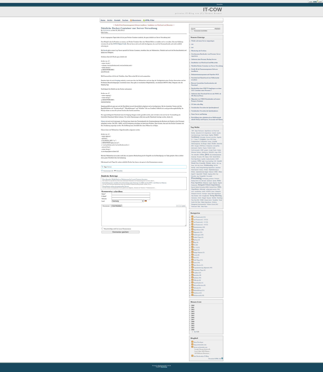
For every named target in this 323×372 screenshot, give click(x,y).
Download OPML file (214, 358)
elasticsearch (194, 148)
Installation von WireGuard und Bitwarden (204, 62)
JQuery (207, 156)
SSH (200, 195)
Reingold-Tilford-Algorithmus (209, 185)
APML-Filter (149, 20)
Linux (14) (196, 262)
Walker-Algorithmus (206, 202)
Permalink (119, 171)
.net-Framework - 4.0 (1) (200, 224)
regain (210, 183)
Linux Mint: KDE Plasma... (202, 351)
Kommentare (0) (108, 171)
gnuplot (206, 150)
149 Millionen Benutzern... (202, 353)
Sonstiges (204, 193)
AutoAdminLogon (196, 135)
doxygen (197, 145)
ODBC (216, 172)
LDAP (217, 159)
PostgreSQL (203, 176)
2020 (192, 321)
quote (183, 206)
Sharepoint (218, 191)
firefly (213, 148)
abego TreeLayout (199, 130)
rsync (192, 191)
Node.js (201, 169)
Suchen (125, 20)
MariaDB (219, 161)
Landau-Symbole (210, 159)
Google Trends (212, 150)
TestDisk (214, 198)
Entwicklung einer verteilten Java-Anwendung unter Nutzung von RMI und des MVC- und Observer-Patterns (134, 183)
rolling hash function (211, 189)
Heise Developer (198, 342)
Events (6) (196, 255)
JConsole (199, 156)
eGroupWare (216, 145)
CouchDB (214, 141)
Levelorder (194, 161)
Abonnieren (136, 20)
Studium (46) (197, 277)
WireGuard (194, 206)
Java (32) (196, 257)
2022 (192, 325)
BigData (211, 135)
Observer (211, 172)
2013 (192, 311)
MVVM (216, 165)
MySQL (193, 167)
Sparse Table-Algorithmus (214, 193)
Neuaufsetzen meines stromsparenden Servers (115, 186)
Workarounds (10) (198, 295)
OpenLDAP (199, 174)
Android (214, 133)
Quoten (214, 180)
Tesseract (209, 198)
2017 (192, 319)
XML (198, 206)
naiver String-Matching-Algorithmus (205, 167)
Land (103, 201)
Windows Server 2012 (212, 204)
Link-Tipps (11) (198, 260)
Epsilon (200, 148)
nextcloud (218, 167)
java (207, 154)
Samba (203, 191)
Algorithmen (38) (198, 229)
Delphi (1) (196, 250)
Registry (215, 183)
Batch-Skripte (204, 135)
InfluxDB (196, 154)
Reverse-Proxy (213, 187)
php (198, 176)
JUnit (210, 156)
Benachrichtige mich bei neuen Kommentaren (117, 229)
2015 (192, 315)
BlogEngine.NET (162, 365)
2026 (195, 330)
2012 (192, 309)
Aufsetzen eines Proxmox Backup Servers (203, 59)
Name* (104, 194)
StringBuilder (205, 195)
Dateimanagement (195, 143)
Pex (217, 174)
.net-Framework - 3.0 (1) (200, 219)
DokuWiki (219, 143)
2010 (192, 305)
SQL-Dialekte (194, 195)
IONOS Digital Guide (119, 44)
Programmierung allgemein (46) (202, 267)
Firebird (210, 148)
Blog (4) (195, 242)
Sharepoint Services (196, 193)
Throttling (219, 198)
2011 (192, 307)
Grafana (219, 150)
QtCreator (203, 180)
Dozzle (105, 50)
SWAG (199, 198)
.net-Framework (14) (199, 217)
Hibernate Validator (196, 152)
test (192, 44)
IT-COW (212, 9)
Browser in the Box (211, 137)
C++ (192, 139)
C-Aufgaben (202, 139)
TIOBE (202, 200)
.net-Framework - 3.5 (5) (200, 222)
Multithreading (208, 165)
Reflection (205, 183)
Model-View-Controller (198, 163)
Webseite (104, 198)
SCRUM (208, 191)
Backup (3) (196, 240)
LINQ (199, 161)
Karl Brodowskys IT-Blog (201, 356)
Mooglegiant (164, 367)
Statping (117, 80)
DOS (192, 145)
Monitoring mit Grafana (198, 50)
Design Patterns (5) (198, 252)
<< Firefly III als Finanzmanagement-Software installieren (130, 25)
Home (103, 20)
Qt (200, 180)
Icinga (216, 152)
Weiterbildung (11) (198, 290)
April (195, 331)
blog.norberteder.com (200, 344)
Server (212, 191)
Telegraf (204, 198)
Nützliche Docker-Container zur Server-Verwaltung (129, 28)
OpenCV (193, 174)
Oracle (205, 174)
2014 (192, 313)
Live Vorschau (117, 206)
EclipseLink (209, 145)
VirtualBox (215, 200)
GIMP (202, 150)
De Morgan (204, 143)
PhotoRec (193, 176)
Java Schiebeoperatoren (215, 154)
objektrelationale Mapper (202, 172)
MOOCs (214, 163)
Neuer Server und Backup (199, 114)
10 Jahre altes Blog (197, 104)
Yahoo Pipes (204, 206)
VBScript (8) (197, 280)
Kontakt (117, 20)
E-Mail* (104, 196)
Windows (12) (197, 293)
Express (205, 148)
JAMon (201, 154)
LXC (215, 161)
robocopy (202, 189)
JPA (203, 156)
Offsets (220, 172)
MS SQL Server (199, 165)
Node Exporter (195, 169)
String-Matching (216, 196)
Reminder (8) (197, 275)
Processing (196, 178)
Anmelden (220, 4)
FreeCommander (195, 150)
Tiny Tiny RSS (195, 200)
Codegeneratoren (195, 141)
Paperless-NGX (212, 174)
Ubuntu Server (208, 200)
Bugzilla (219, 137)
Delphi (209, 143)
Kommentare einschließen (200, 30)
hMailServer (205, 152)
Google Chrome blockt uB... (202, 349)
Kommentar (106, 206)
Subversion (194, 198)
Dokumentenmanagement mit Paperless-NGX (205, 74)
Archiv (109, 20)
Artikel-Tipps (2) (198, 237)
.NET (192, 130)
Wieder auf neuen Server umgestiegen (202, 41)
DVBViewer (203, 145)
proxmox (211, 178)
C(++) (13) (196, 247)
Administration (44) (199, 227)
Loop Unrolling (209, 161)
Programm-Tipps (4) (199, 270)
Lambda (203, 159)
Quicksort (209, 180)
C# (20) (195, 245)
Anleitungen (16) (198, 234)
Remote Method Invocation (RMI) (200, 187)
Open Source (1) (198, 265)
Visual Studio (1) (198, 283)
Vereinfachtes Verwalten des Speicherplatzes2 (205, 107)
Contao (209, 141)
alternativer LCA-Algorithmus (203, 133)
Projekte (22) (197, 272)
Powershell (209, 176)
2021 (192, 323)
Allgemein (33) (197, 232)
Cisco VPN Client (211, 139)
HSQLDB (211, 152)
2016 (192, 317)
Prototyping (205, 178)
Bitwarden (202, 137)
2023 (192, 327)
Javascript (193, 156)
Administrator (107, 30)
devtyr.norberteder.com (200, 347)
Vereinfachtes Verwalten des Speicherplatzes (204, 111)
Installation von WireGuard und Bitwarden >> (161, 25)
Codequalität (203, 141)
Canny (196, 139)
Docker (109, 167)
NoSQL (206, 169)
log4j (203, 161)
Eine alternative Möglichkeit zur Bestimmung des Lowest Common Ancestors (124, 179)
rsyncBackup (198, 191)
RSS (218, 189)
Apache (219, 133)
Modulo (208, 163)
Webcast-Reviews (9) (199, 285)
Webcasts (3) (197, 288)
